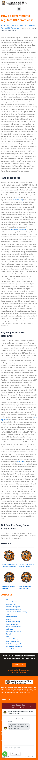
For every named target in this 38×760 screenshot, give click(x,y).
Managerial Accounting (13, 631)
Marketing (8, 634)
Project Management (12, 641)
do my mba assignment (19, 229)
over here (20, 462)
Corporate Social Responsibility (16, 612)
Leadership (9, 629)
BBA (6, 599)
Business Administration (13, 602)
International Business (13, 627)
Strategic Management (13, 644)
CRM (7, 614)
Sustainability (10, 649)
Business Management (13, 609)
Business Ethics (10, 604)
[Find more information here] (19, 730)
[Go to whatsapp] (4, 754)
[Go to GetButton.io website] (5, 758)
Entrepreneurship (11, 617)
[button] (19, 9)
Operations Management (13, 639)
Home (3, 25)
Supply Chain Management (14, 646)
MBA (7, 636)
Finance (8, 619)
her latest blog (18, 200)
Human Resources (11, 624)
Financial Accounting (12, 622)
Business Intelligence (12, 607)
